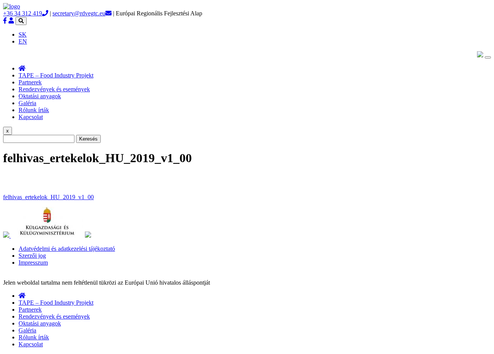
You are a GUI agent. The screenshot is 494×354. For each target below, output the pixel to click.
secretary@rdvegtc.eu (78, 13)
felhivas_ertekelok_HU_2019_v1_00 (48, 197)
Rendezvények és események (54, 89)
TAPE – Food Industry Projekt (56, 75)
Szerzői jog (32, 255)
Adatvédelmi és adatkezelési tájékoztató (67, 248)
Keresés (88, 139)
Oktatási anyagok (40, 96)
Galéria (27, 103)
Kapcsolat (31, 117)
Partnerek (30, 82)
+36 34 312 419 (22, 13)
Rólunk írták (34, 110)
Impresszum (33, 262)
